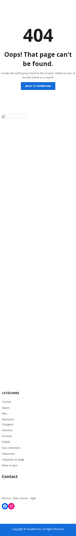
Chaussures (8, 453)
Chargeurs (7, 424)
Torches (6, 402)
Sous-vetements (11, 447)
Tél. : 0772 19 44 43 (13, 484)
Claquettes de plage (13, 459)
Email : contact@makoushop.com (21, 491)
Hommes (7, 430)
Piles (4, 413)
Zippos (6, 407)
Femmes (7, 436)
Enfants (6, 442)
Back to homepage (38, 86)
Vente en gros (10, 465)
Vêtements (8, 419)
